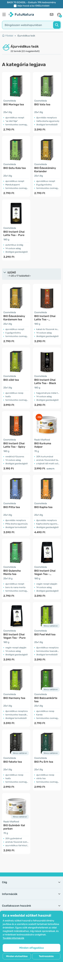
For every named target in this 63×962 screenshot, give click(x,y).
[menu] (5, 14)
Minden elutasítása (17, 956)
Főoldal (9, 35)
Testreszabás (46, 956)
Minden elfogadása (31, 947)
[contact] (52, 14)
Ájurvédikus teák (26, 35)
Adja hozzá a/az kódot (33, 5)
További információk (13, 938)
